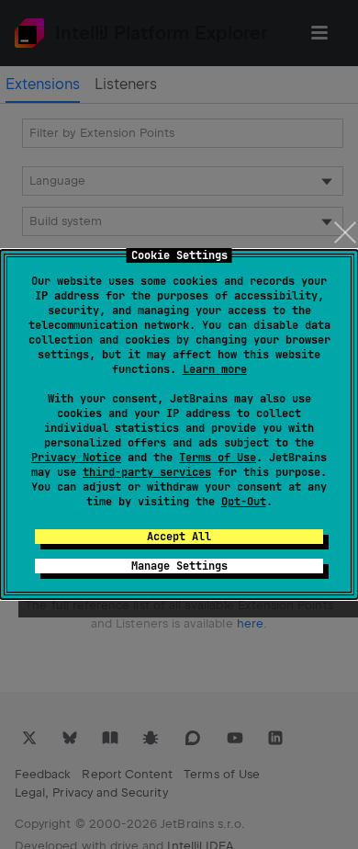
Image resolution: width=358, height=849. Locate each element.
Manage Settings (179, 566)
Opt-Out (243, 501)
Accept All (179, 536)
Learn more (215, 369)
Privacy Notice (76, 457)
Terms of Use (217, 457)
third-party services (147, 472)
